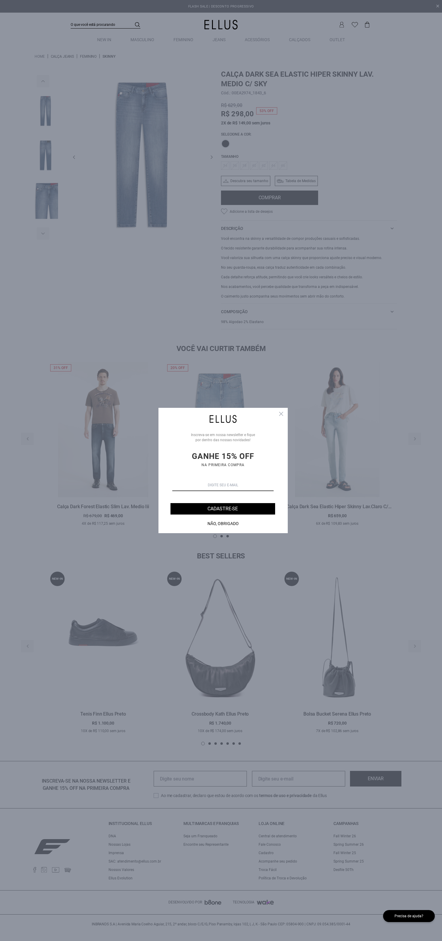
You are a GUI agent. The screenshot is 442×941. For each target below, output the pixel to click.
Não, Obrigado (223, 523)
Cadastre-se (222, 509)
